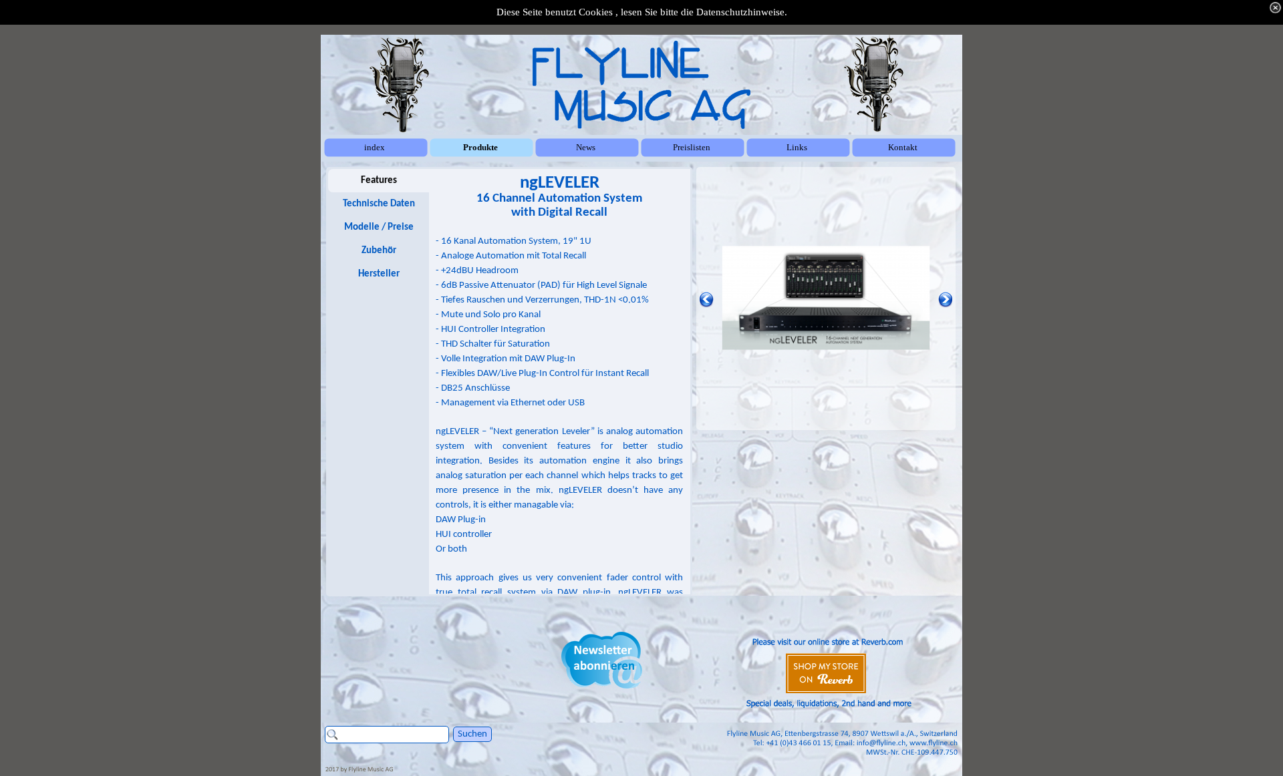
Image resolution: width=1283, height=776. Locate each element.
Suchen (472, 734)
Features (379, 181)
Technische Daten (379, 204)
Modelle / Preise (379, 227)
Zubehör (379, 251)
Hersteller (379, 274)
